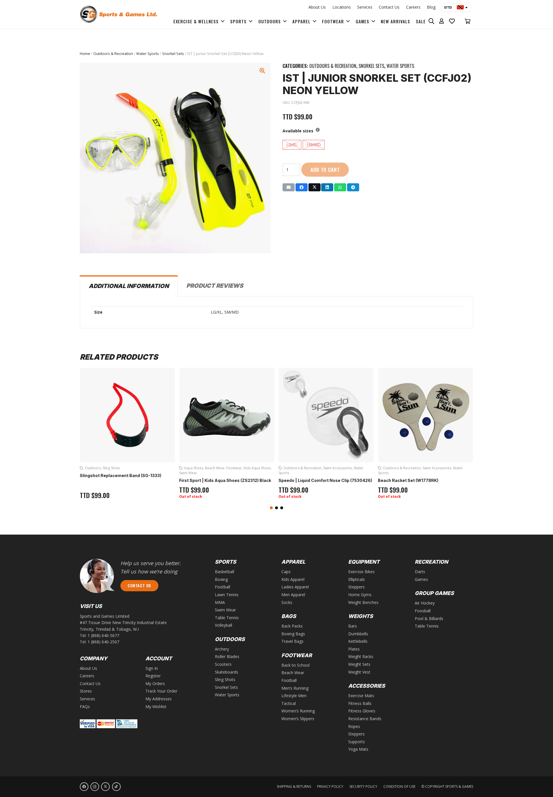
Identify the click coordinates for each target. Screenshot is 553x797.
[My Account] (441, 21)
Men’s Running (294, 688)
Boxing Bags (293, 633)
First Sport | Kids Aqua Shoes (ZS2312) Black (225, 480)
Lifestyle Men (293, 695)
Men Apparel (293, 594)
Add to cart (325, 169)
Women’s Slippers (297, 718)
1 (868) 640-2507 (103, 642)
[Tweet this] (314, 187)
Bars (352, 626)
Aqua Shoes (193, 468)
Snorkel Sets (173, 53)
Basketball (224, 571)
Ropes (354, 726)
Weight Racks (360, 656)
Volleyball (223, 625)
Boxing (221, 579)
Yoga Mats (358, 749)
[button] (271, 507)
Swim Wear (188, 472)
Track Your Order (161, 691)
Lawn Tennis (226, 594)
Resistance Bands (364, 718)
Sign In (151, 668)
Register (153, 675)
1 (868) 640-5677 (103, 635)
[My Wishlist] (452, 21)
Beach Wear (215, 468)
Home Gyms (360, 594)
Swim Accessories (337, 468)
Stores (86, 691)
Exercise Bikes (361, 571)
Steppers (356, 587)
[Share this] (302, 187)
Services (364, 7)
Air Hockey (425, 603)
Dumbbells (358, 633)
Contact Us (389, 7)
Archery (222, 649)
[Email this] (289, 187)
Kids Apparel (292, 579)
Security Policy (363, 786)
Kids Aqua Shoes (257, 468)
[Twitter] (105, 786)
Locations (341, 7)
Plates (354, 649)
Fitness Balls (360, 703)
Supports (356, 741)
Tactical (288, 703)
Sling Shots (111, 468)
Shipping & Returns (294, 786)
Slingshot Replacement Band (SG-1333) (120, 475)
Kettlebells (358, 641)
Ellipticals (356, 579)
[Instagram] (94, 786)
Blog (431, 7)
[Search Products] (432, 21)
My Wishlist (155, 706)
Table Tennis (227, 617)
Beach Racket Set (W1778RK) (408, 480)
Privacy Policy (330, 786)
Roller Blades (227, 656)
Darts (420, 571)
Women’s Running (298, 711)
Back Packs (292, 626)
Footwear (234, 468)
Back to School (295, 665)
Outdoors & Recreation (113, 53)
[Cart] (467, 21)
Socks (286, 602)
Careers (413, 7)
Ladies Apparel (295, 587)
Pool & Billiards (429, 618)
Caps (286, 571)
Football (222, 587)
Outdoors (93, 468)
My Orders (155, 683)
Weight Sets (359, 664)
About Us (317, 7)
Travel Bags (292, 641)
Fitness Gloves (361, 711)
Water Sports (147, 53)
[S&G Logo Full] (118, 14)
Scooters (223, 664)
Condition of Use (399, 786)
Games (421, 579)
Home (85, 53)
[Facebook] (84, 786)
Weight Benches (363, 602)
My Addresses (158, 698)
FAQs (85, 706)
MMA (220, 602)
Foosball (423, 610)
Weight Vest (359, 672)
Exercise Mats (361, 695)
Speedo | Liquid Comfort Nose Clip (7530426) (325, 480)
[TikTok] (116, 786)
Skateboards (226, 672)
